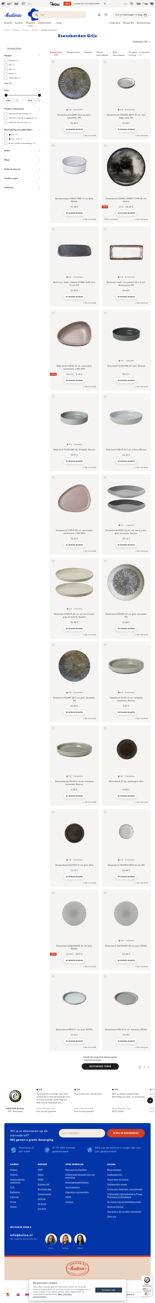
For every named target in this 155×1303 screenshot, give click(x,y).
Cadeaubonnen (114, 1175)
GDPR (68, 1197)
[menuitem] (8, 23)
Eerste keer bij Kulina (117, 1180)
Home (13, 1202)
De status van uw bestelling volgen (124, 1202)
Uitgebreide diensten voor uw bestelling (80, 1176)
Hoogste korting (133, 53)
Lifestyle (14, 1197)
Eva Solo (42, 1209)
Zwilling (41, 1199)
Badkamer (15, 1192)
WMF (40, 1170)
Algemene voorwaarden (77, 1192)
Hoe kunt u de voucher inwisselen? (124, 1212)
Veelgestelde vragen (117, 1184)
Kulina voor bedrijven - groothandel (124, 1189)
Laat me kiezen (39, 1297)
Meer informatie (65, 1294)
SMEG (40, 1180)
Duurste (88, 52)
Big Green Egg (44, 1189)
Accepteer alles (108, 1290)
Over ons (111, 1216)
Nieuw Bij (128, 23)
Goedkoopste (73, 52)
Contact (69, 1202)
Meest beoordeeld (102, 53)
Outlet (13, 1207)
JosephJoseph (44, 1194)
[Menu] (151, 1277)
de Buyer (42, 1204)
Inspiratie (115, 23)
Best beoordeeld (118, 53)
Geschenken (144, 23)
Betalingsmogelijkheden (77, 1182)
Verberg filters (14, 48)
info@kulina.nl (21, 1235)
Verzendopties (72, 1187)
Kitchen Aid (43, 1184)
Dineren (14, 1175)
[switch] (147, 1293)
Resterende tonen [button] (100, 1066)
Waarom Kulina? (115, 1207)
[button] (100, 54)
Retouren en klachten (76, 1170)
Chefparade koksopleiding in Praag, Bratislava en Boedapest (124, 1195)
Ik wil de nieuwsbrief (126, 1133)
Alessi (40, 1175)
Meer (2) (8, 83)
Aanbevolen (56, 52)
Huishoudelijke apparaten (17, 1181)
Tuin (12, 1187)
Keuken (14, 1170)
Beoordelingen (114, 1170)
